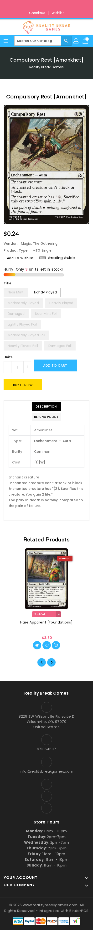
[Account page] (76, 41)
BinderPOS (79, 910)
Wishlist (58, 12)
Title (8, 283)
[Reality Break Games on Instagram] (46, 5)
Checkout (37, 12)
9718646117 (46, 748)
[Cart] (86, 41)
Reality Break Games (46, 67)
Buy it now (23, 385)
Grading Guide (61, 257)
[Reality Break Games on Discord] (55, 5)
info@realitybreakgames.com (46, 771)
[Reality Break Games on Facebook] (37, 5)
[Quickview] (37, 645)
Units (8, 357)
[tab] (46, 406)
